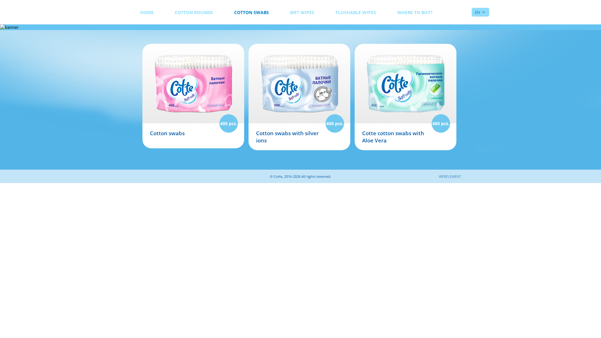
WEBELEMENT (450, 176)
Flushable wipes (356, 12)
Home (147, 12)
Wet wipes (302, 12)
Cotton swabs (251, 12)
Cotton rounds (194, 12)
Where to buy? (415, 12)
